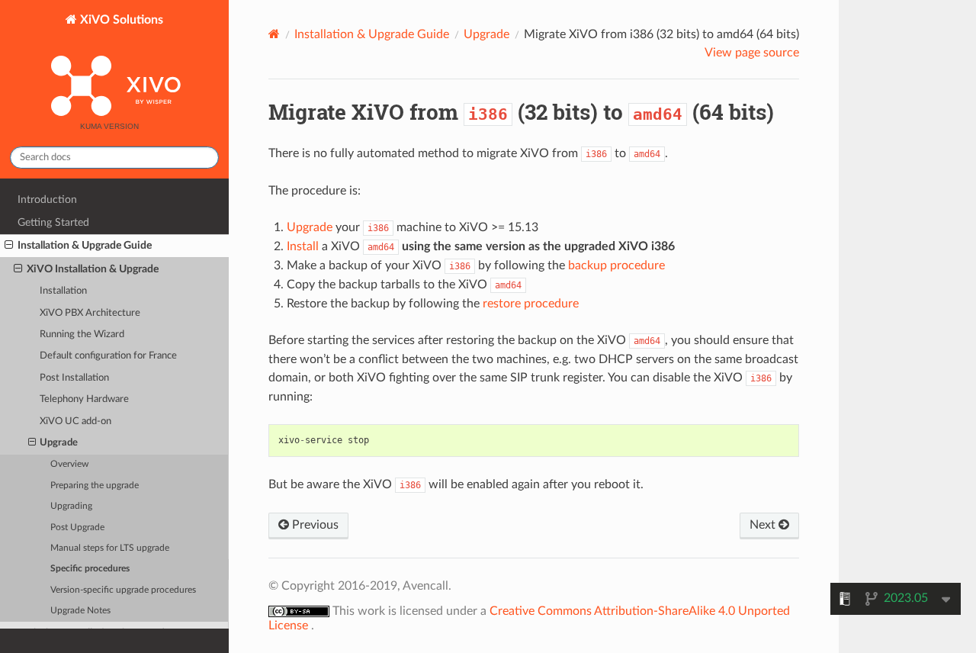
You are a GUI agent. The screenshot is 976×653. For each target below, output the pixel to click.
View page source (752, 53)
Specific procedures (90, 569)
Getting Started (53, 222)
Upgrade (59, 443)
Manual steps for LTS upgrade (109, 548)
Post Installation (74, 378)
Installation (63, 291)
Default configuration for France (108, 356)
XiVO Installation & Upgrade (93, 269)
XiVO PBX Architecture (90, 313)
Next (764, 525)
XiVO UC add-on (75, 421)
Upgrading (71, 506)
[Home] (274, 33)
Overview (69, 464)
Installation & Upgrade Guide (85, 245)
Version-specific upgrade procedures (123, 590)
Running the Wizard (82, 334)
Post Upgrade (77, 527)
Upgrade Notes (80, 610)
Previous (314, 525)
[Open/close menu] (9, 246)
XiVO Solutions (120, 20)
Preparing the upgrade (94, 485)
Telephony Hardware (84, 399)
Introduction (47, 199)
